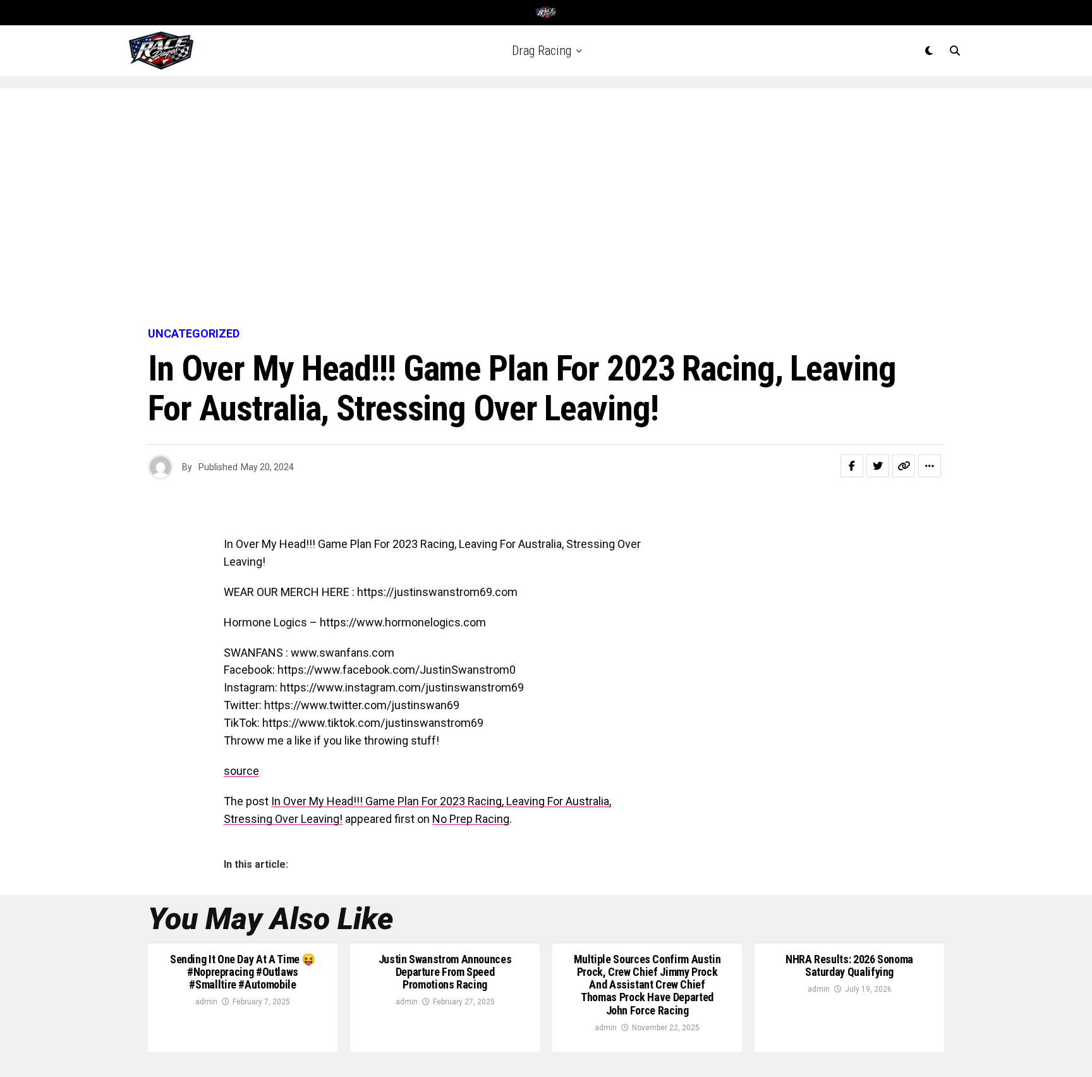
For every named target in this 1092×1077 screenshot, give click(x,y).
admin (206, 1001)
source (241, 770)
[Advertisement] (546, 208)
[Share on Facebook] (851, 465)
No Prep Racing (470, 818)
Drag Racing (541, 50)
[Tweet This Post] (877, 465)
